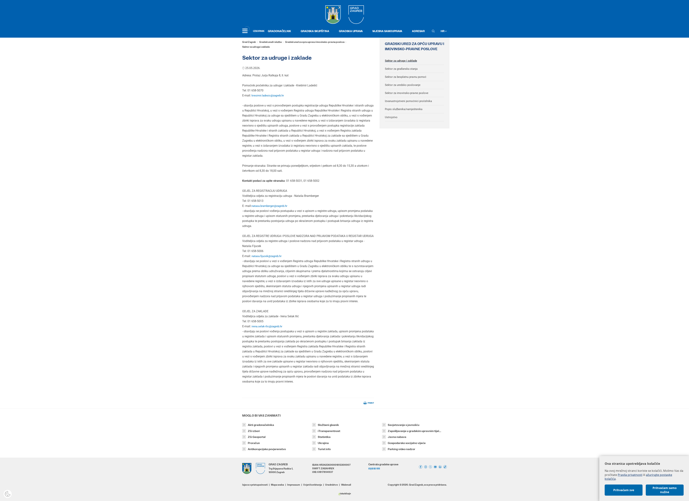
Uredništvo (331, 484)
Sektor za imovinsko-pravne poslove (406, 93)
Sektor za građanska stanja (401, 68)
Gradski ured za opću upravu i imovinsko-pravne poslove (314, 42)
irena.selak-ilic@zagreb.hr (267, 326)
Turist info (324, 449)
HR (443, 31)
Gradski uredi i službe (270, 42)
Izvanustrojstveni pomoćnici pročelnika (408, 101)
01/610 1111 (374, 468)
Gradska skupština (315, 31)
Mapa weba (277, 484)
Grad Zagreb (249, 42)
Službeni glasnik (328, 424)
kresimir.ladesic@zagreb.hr (268, 95)
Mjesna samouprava (387, 31)
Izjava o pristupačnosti (255, 484)
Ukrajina (323, 443)
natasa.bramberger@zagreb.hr (269, 206)
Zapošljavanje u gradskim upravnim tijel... (414, 431)
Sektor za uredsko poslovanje (402, 85)
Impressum (293, 484)
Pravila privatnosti (630, 475)
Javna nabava (397, 436)
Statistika (324, 436)
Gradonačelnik (279, 31)
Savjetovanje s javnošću (403, 424)
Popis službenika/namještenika (403, 109)
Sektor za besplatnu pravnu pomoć (405, 77)
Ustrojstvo (391, 117)
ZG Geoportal (257, 436)
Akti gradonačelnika (261, 424)
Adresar (418, 31)
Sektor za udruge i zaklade (401, 60)
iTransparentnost (329, 431)
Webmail (346, 484)
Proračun (254, 443)
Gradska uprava (351, 31)
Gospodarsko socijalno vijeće (407, 443)
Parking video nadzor (401, 449)
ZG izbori (254, 431)
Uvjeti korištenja (312, 484)
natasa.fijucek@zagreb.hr (267, 256)
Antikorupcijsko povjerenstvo (267, 449)
